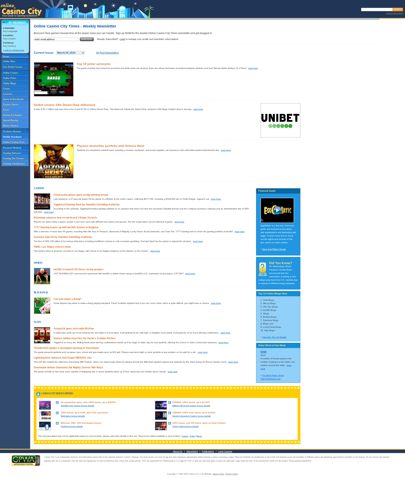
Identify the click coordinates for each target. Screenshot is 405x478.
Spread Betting (10, 120)
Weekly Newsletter (12, 136)
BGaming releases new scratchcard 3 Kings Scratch (65, 217)
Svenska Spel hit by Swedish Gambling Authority (63, 237)
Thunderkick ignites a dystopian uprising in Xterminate (66, 348)
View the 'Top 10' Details (274, 337)
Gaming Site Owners (13, 158)
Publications (208, 451)
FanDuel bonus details (72, 426)
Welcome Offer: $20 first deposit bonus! (81, 423)
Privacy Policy (232, 474)
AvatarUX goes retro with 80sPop (74, 328)
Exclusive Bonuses (12, 131)
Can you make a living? (67, 299)
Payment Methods (12, 147)
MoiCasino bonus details (73, 416)
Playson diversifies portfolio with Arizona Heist (110, 145)
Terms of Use (218, 474)
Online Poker (9, 78)
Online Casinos (10, 72)
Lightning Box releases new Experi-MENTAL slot (63, 357)
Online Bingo (9, 83)
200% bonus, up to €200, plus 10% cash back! (84, 412)
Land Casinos (225, 451)
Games (6, 88)
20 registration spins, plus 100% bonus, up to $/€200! (88, 402)
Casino (185, 436)
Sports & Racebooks (13, 99)
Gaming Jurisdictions (14, 163)
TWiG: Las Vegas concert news (52, 246)
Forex (6, 109)
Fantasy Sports (10, 104)
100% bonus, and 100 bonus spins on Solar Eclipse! (199, 423)
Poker (192, 436)
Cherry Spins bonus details (185, 426)
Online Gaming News (13, 142)
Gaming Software (12, 153)
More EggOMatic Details (274, 249)
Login (122, 39)
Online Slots (9, 61)
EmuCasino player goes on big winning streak (81, 194)
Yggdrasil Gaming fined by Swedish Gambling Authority (87, 204)
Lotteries (7, 94)
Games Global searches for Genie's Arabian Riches (84, 338)
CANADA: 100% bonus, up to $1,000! (191, 402)
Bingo (199, 436)
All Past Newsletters (107, 52)
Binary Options (11, 125)
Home (6, 56)
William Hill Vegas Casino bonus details (191, 405)
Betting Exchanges (12, 115)
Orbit (263, 351)
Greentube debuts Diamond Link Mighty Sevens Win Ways (68, 367)
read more (253, 68)
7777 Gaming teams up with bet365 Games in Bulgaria (66, 227)
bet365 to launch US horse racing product (78, 269)
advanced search (394, 13)
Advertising (192, 451)
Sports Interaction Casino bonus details (191, 416)
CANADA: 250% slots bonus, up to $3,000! (193, 412)
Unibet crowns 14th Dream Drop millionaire (64, 105)
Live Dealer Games (12, 67)
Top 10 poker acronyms (94, 64)
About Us (177, 451)
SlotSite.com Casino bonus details (77, 405)
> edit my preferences (13, 50)
